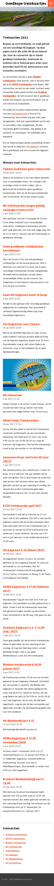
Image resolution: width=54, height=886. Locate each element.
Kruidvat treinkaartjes (16, 835)
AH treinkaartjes (13, 847)
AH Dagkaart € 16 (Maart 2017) (23, 550)
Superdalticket (12, 851)
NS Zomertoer (12, 395)
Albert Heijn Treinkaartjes (21, 420)
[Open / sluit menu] (51, 3)
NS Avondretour (13, 863)
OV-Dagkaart (32, 147)
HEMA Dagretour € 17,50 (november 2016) (19, 740)
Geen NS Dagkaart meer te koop (25, 295)
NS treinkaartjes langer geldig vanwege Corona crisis (24, 208)
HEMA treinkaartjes (22, 85)
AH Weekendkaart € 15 (18, 721)
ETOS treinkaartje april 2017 (22, 506)
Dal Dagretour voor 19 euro (21, 324)
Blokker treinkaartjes (15, 843)
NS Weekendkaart (14, 859)
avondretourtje (19, 114)
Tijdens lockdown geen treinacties (27, 169)
